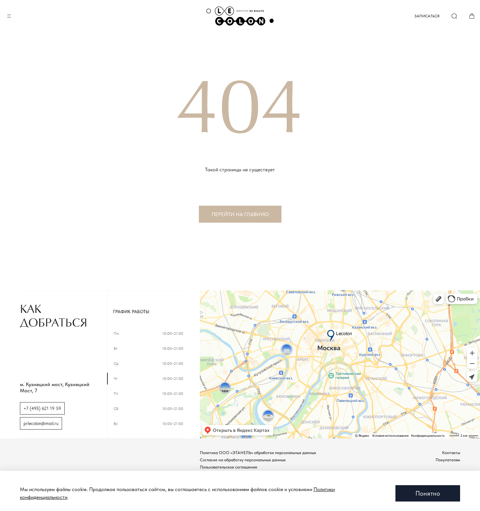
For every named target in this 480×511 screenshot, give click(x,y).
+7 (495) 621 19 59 (42, 408)
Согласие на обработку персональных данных (243, 459)
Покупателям (448, 459)
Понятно (427, 493)
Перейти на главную (240, 214)
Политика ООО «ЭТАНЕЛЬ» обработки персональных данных (258, 452)
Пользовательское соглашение (228, 467)
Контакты (451, 452)
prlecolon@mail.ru (41, 423)
